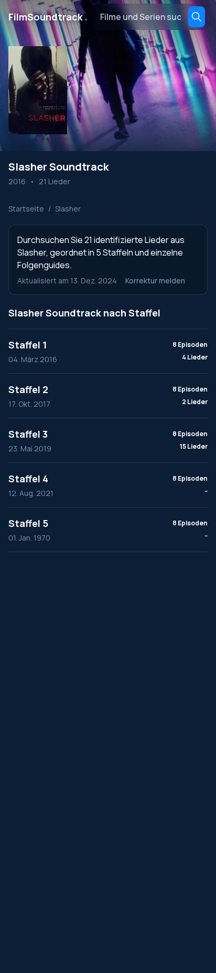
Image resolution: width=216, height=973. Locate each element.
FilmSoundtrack (48, 16)
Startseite (26, 209)
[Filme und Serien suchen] (196, 16)
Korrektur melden (155, 280)
